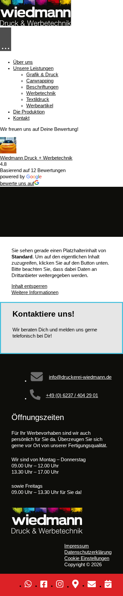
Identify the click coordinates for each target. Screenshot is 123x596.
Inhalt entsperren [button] (29, 286)
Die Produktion (29, 111)
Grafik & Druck (42, 74)
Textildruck (37, 99)
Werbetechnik (41, 93)
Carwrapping (39, 80)
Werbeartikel (39, 105)
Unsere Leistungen (33, 68)
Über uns (23, 62)
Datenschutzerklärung (88, 552)
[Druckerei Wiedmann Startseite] (35, 24)
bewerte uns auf (17, 183)
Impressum (76, 546)
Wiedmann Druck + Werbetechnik (36, 158)
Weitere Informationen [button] (34, 292)
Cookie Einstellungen (86, 558)
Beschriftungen (42, 87)
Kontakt (21, 118)
